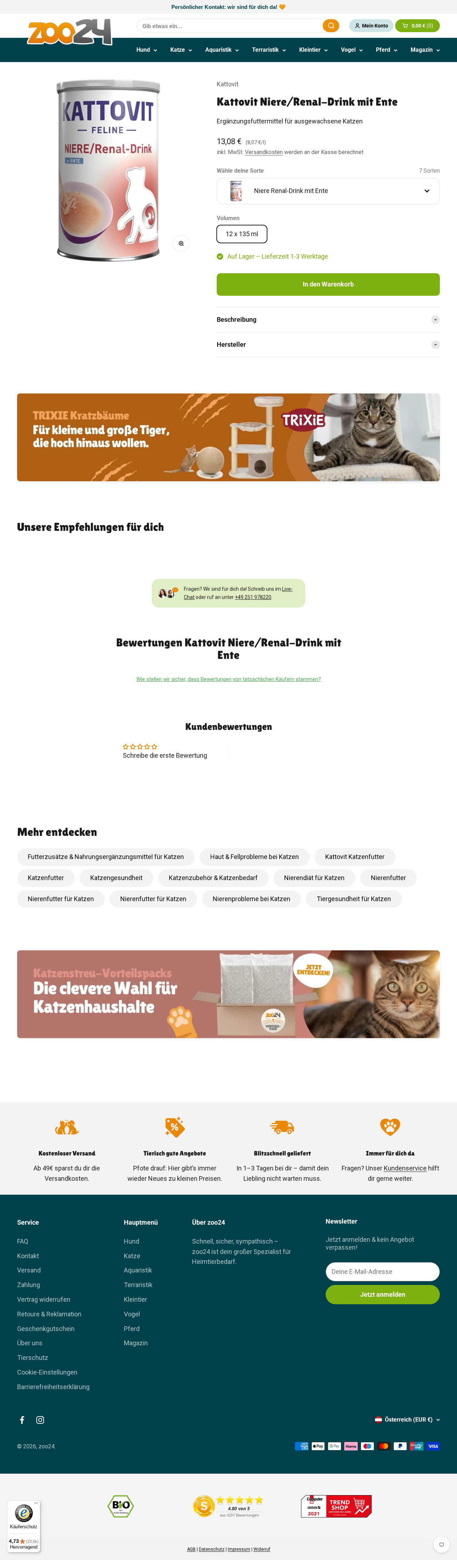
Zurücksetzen (300, 25)
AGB (191, 1549)
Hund (143, 49)
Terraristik (265, 49)
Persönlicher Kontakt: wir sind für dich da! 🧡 (228, 7)
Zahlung (28, 1285)
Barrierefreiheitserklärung (53, 1387)
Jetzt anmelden (382, 1294)
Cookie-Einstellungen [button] (47, 1372)
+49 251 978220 (253, 597)
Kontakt (28, 1256)
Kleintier (310, 49)
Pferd (383, 49)
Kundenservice (405, 1168)
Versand (29, 1270)
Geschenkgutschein (46, 1328)
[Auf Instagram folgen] (40, 1420)
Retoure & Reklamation (49, 1314)
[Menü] (36, 1504)
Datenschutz (212, 1549)
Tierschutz (32, 1357)
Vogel (348, 49)
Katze (177, 49)
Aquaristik (218, 49)
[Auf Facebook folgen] (22, 1420)
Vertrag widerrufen (43, 1299)
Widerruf (261, 1549)
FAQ (22, 1241)
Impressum (239, 1549)
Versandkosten (264, 152)
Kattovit (227, 84)
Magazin (422, 49)
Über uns (29, 1343)
